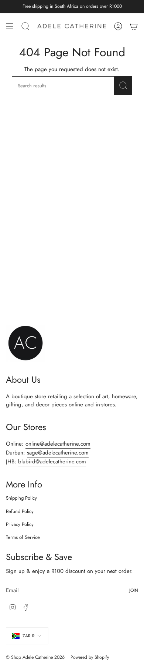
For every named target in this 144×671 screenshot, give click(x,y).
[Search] (123, 85)
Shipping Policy (21, 497)
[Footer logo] (25, 343)
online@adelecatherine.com (57, 444)
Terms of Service (23, 537)
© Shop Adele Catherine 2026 (35, 657)
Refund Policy (20, 511)
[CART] (133, 26)
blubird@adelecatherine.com (52, 461)
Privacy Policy (20, 524)
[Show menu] (9, 26)
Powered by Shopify (90, 657)
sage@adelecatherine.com (58, 453)
